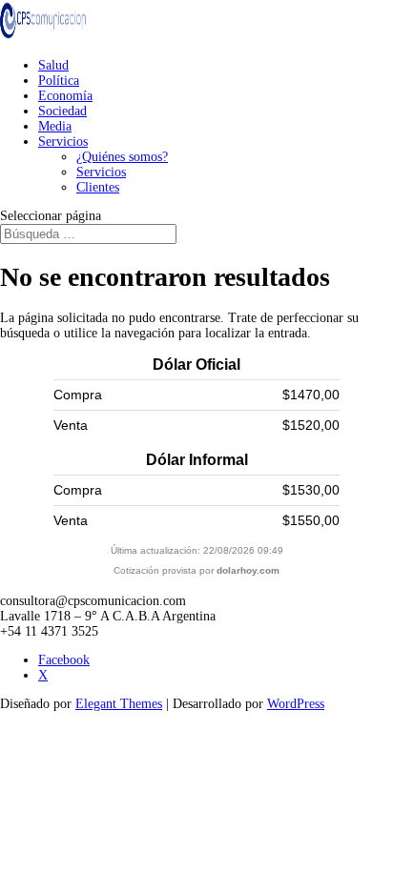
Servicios (63, 141)
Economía (65, 96)
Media (55, 126)
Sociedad (62, 111)
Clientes (97, 187)
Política (58, 80)
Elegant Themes (118, 704)
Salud (53, 65)
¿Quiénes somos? (122, 157)
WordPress (295, 704)
